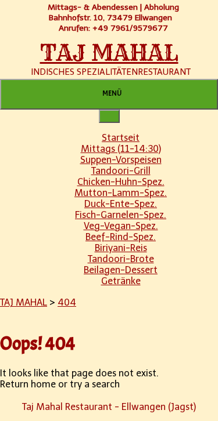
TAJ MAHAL (109, 53)
